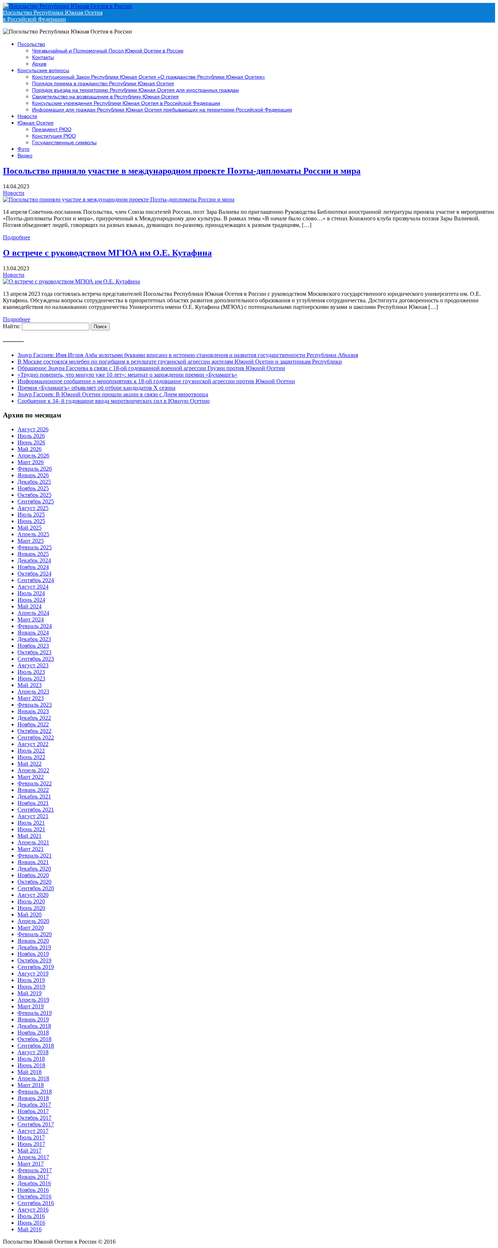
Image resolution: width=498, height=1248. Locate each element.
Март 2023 (30, 698)
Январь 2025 (33, 554)
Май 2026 (29, 449)
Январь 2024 (33, 632)
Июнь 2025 (31, 521)
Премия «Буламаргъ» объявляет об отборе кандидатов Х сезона (96, 388)
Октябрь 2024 (34, 573)
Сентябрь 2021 (35, 810)
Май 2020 (29, 914)
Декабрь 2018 (34, 1026)
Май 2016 (29, 1229)
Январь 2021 (33, 862)
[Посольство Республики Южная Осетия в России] (67, 6)
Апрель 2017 (33, 1157)
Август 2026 (32, 429)
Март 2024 (30, 619)
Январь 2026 (33, 475)
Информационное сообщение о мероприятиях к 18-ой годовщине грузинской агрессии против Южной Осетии (156, 381)
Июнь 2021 (31, 829)
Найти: (11, 326)
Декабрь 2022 (34, 718)
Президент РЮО (51, 129)
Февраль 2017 (34, 1170)
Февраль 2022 (34, 783)
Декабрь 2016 (34, 1183)
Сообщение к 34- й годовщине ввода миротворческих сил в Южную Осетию (113, 401)
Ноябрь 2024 (33, 567)
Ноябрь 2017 (33, 1111)
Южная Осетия (35, 123)
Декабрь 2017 (34, 1105)
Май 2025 (29, 528)
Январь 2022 (33, 790)
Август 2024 (32, 587)
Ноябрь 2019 (33, 954)
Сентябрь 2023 (35, 659)
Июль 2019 (31, 980)
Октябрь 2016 (34, 1196)
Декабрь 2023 (34, 639)
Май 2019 (29, 993)
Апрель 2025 (33, 534)
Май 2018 (29, 1072)
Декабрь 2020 (34, 869)
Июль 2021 (31, 823)
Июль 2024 (31, 593)
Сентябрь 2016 (35, 1203)
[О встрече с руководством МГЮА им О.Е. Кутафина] (71, 281)
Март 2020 (30, 928)
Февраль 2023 (34, 705)
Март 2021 (30, 849)
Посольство (31, 44)
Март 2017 (30, 1164)
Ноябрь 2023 (33, 646)
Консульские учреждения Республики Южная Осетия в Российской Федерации (126, 103)
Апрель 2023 (33, 691)
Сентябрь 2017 (35, 1124)
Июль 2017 (31, 1137)
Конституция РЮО (54, 136)
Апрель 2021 (33, 842)
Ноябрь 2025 (33, 488)
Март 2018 (30, 1085)
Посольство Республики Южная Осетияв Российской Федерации (52, 15)
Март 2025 (30, 541)
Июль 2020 (31, 901)
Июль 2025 (31, 514)
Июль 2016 (31, 1216)
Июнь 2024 (31, 600)
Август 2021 (32, 816)
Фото (23, 149)
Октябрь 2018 (34, 1039)
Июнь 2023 (31, 678)
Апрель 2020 (33, 921)
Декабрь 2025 (34, 482)
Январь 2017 (33, 1177)
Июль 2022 (31, 750)
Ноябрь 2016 (33, 1190)
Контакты (43, 57)
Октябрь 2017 (34, 1118)
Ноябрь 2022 (33, 724)
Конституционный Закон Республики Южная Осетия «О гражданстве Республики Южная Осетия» (148, 77)
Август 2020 (32, 895)
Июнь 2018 (31, 1065)
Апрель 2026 (33, 455)
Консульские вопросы (43, 70)
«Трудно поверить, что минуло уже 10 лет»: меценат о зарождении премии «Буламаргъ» (127, 375)
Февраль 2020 (34, 934)
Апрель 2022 (33, 770)
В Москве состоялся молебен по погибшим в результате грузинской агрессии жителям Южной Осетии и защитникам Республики (179, 361)
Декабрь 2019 (34, 947)
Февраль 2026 (34, 469)
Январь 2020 (33, 941)
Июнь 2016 (31, 1223)
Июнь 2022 (31, 757)
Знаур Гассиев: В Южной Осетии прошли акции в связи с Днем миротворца (112, 394)
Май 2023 (29, 685)
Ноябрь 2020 (33, 875)
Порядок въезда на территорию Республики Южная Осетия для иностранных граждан (135, 90)
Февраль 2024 (34, 626)
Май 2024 (29, 606)
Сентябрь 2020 (35, 888)
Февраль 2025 (34, 547)
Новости (27, 116)
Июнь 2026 (31, 442)
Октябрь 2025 (34, 495)
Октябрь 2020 (34, 882)
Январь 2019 (33, 1019)
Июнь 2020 (31, 908)
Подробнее (16, 237)
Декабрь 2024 (34, 560)
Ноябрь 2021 (33, 803)
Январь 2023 (33, 711)
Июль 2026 (31, 436)
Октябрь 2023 (34, 652)
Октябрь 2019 (34, 960)
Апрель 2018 (33, 1078)
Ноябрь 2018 (33, 1032)
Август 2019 (32, 973)
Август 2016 (32, 1209)
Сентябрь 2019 (35, 967)
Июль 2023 (31, 672)
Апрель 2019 (33, 1000)
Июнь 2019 (31, 987)
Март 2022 (30, 777)
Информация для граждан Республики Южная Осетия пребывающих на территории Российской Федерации (162, 110)
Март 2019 (30, 1006)
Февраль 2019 (34, 1013)
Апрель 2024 (33, 613)
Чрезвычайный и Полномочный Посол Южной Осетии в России (107, 51)
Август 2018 (32, 1052)
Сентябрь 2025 (35, 501)
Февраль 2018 (34, 1091)
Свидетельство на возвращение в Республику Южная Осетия (105, 96)
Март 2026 (30, 462)
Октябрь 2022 (34, 731)
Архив (39, 64)
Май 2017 (29, 1150)
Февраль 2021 (34, 855)
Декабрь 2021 (34, 796)
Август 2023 (32, 665)
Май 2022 (29, 764)
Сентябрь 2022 (35, 737)
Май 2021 (29, 836)
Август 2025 (32, 508)
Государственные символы (64, 142)
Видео (24, 155)
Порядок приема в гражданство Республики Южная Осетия (103, 83)
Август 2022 (32, 744)
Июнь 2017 (31, 1144)
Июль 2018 (31, 1059)
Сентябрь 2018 (35, 1046)
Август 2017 (32, 1131)
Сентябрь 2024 (35, 580)
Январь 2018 (33, 1098)
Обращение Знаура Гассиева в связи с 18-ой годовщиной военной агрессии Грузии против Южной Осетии (151, 368)
